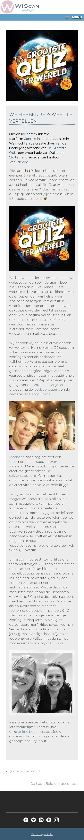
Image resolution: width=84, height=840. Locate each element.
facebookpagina (47, 389)
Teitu (13, 494)
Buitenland (19, 157)
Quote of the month (24, 771)
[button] (42, 17)
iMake (58, 643)
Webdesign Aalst (42, 834)
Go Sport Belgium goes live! (53, 783)
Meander (16, 457)
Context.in (32, 139)
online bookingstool (34, 732)
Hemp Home (39, 394)
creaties (47, 601)
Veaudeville (19, 162)
